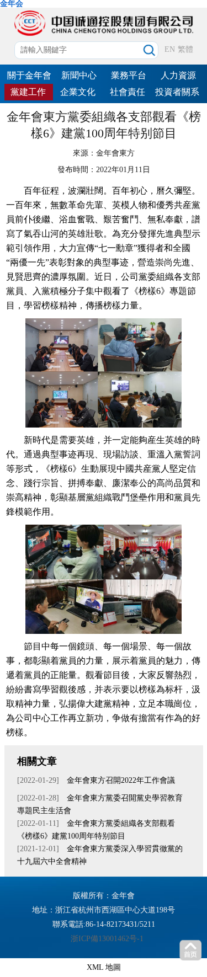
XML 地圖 (104, 967)
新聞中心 (79, 75)
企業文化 (77, 92)
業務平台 (128, 75)
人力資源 (178, 75)
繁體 (185, 49)
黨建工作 (28, 92)
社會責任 (127, 92)
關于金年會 (29, 75)
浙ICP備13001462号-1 (107, 939)
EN (169, 49)
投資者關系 (177, 92)
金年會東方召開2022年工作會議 (121, 780)
